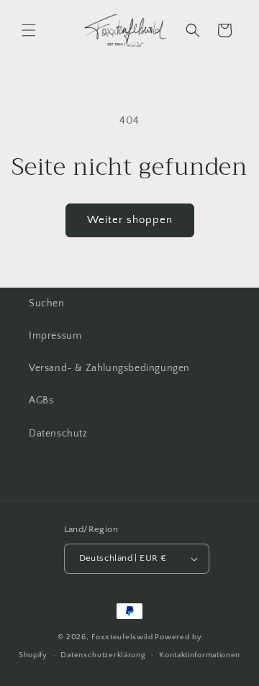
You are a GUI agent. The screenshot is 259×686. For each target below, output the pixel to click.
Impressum (55, 336)
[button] (29, 30)
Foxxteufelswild (122, 637)
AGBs (41, 400)
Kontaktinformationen (199, 655)
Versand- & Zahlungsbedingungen (109, 368)
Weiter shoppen (130, 220)
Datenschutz (58, 433)
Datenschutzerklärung (102, 655)
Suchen (47, 303)
